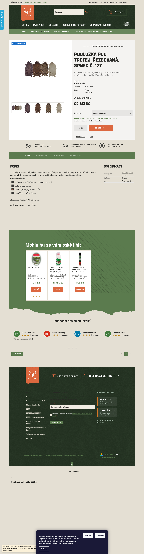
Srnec (124, 178)
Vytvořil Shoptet (108, 454)
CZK (105, 2)
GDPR (28, 409)
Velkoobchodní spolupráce (35, 434)
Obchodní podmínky (33, 405)
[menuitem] (25, 25)
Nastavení (44, 549)
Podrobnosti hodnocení (115, 46)
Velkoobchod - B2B (95, 2)
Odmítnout (88, 535)
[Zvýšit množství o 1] (86, 128)
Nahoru (18, 354)
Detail (58, 290)
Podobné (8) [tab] (42, 155)
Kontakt (29, 438)
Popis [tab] (27, 155)
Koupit (35, 290)
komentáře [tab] (75, 155)
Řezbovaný (126, 181)
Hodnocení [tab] (59, 155)
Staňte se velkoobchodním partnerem (105, 421)
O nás (28, 397)
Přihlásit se (57, 422)
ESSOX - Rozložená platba (35, 417)
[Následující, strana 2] (126, 354)
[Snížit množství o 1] (75, 128)
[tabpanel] (26, 335)
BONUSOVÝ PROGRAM (33, 413)
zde (71, 543)
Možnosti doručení (95, 121)
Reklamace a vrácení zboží (35, 401)
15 (130, 354)
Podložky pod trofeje (127, 173)
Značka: (79, 82)
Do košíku (99, 128)
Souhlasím (100, 535)
